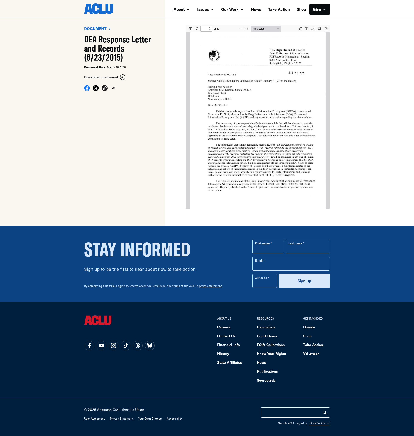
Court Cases (267, 336)
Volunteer (311, 353)
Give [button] (317, 9)
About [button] (180, 9)
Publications (267, 371)
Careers (223, 327)
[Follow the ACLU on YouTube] (101, 345)
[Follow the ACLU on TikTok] (125, 345)
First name (262, 243)
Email (259, 260)
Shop (301, 9)
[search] (325, 412)
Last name (295, 243)
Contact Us (226, 336)
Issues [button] (203, 9)
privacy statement (210, 286)
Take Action (279, 9)
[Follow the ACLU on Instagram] (113, 345)
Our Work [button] (230, 9)
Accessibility (174, 418)
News (256, 9)
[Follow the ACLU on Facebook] (89, 345)
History (223, 353)
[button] (105, 88)
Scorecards (266, 380)
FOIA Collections (271, 345)
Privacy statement (121, 418)
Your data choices (150, 418)
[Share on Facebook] (87, 89)
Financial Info (228, 345)
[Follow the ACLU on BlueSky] (149, 345)
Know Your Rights (271, 353)
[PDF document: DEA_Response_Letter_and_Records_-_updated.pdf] (258, 117)
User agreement (94, 418)
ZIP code (261, 277)
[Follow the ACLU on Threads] (137, 345)
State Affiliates (229, 362)
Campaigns (266, 327)
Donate (309, 327)
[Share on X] (96, 89)
